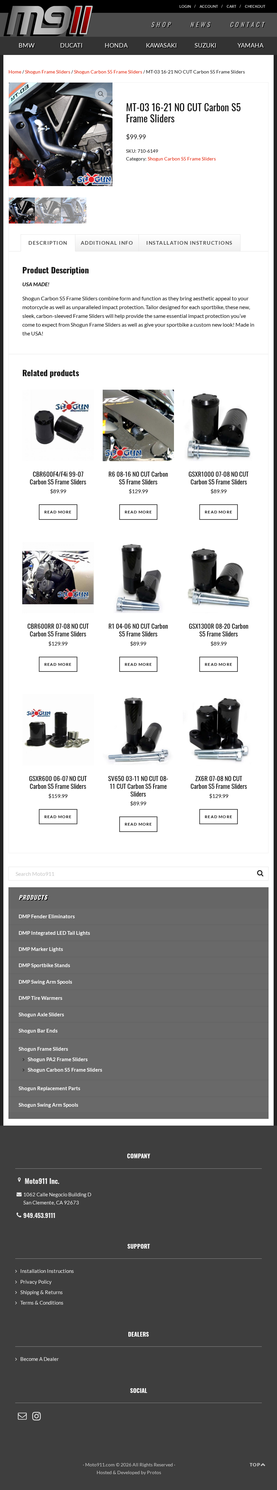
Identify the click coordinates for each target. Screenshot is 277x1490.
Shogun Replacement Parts (49, 1088)
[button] (101, 94)
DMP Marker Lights (41, 949)
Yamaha (250, 45)
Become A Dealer (39, 1359)
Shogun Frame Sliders (47, 71)
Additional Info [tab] (107, 243)
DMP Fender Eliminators (47, 916)
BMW (26, 45)
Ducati (71, 45)
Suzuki (206, 45)
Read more (58, 511)
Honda (116, 45)
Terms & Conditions (42, 1303)
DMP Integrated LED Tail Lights (54, 933)
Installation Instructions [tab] (189, 243)
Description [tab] (48, 243)
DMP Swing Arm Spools (45, 982)
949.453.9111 (39, 1215)
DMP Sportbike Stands (44, 965)
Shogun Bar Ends (38, 1030)
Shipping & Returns (41, 1292)
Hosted (104, 1472)
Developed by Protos (139, 1472)
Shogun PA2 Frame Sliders (58, 1059)
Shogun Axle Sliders (41, 1014)
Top (255, 1464)
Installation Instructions (47, 1271)
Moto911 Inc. (42, 1181)
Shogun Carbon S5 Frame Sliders (108, 71)
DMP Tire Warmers (40, 998)
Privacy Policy (36, 1282)
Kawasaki (161, 45)
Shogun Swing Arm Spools (48, 1105)
